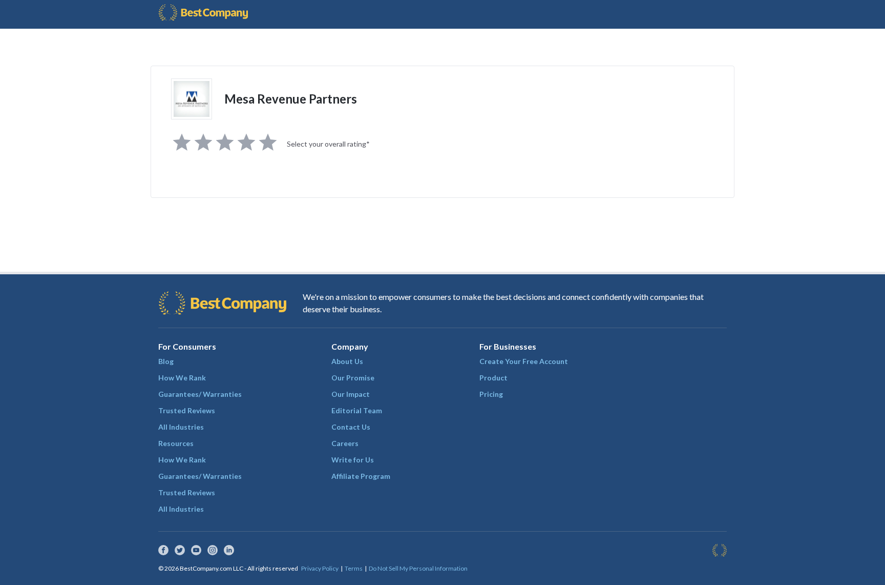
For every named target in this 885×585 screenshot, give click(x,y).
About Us (347, 361)
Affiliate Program (360, 476)
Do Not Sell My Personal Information (418, 568)
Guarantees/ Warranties (200, 394)
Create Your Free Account (523, 361)
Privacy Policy (320, 568)
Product (493, 377)
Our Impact (350, 394)
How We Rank (182, 377)
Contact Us (350, 426)
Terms (354, 568)
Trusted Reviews (186, 410)
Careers (345, 443)
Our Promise (352, 377)
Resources (176, 443)
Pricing (491, 394)
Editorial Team (356, 410)
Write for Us (352, 459)
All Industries (181, 426)
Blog (166, 361)
